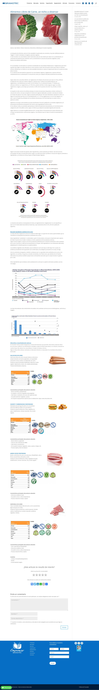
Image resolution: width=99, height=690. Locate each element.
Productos (29, 3)
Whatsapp (7, 688)
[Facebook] (32, 584)
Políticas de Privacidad (84, 687)
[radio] (33, 575)
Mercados (35, 3)
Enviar (52, 663)
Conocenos (71, 3)
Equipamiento (57, 3)
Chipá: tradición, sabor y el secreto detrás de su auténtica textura (81, 28)
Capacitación (49, 3)
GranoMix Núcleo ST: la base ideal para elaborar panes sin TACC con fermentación (81, 13)
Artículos (65, 3)
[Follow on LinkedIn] (76, 643)
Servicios (42, 3)
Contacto (78, 3)
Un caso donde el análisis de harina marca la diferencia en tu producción (81, 20)
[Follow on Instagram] (82, 643)
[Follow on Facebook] (79, 643)
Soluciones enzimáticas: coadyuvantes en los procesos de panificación (81, 35)
